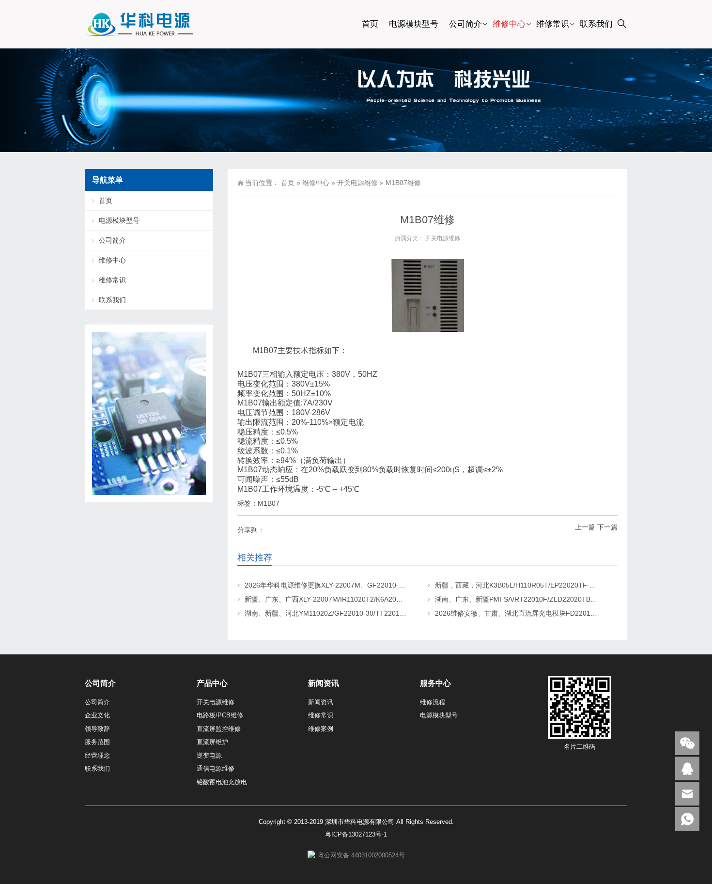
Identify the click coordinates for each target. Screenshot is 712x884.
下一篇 (607, 527)
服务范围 (97, 741)
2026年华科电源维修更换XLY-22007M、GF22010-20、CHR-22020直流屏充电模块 (371, 585)
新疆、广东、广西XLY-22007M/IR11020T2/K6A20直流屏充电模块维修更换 (358, 599)
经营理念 (97, 755)
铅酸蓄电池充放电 (222, 782)
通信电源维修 (215, 768)
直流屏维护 (212, 741)
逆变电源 (209, 755)
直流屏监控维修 (219, 728)
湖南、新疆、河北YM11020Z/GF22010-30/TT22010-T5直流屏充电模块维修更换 (367, 613)
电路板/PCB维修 (220, 715)
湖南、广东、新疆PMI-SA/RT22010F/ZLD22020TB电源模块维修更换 (540, 599)
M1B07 (268, 503)
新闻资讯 (320, 702)
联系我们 (596, 24)
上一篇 (585, 527)
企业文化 (97, 715)
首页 (370, 24)
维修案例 (320, 728)
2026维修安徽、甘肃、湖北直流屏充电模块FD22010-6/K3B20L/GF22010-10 (551, 613)
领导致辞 (97, 728)
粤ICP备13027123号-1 (356, 834)
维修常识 (552, 24)
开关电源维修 (357, 182)
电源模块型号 (413, 24)
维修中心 (509, 24)
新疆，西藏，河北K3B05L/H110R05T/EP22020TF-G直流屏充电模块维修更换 (552, 585)
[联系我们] (687, 768)
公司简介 (465, 24)
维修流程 (432, 702)
